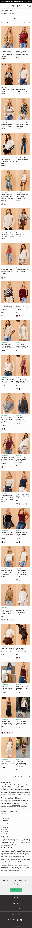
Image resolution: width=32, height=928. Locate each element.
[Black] (19, 316)
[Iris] (12, 733)
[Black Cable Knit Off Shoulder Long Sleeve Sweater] (8, 518)
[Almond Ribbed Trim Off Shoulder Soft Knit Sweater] (8, 481)
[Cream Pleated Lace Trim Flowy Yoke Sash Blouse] (23, 556)
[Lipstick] (5, 733)
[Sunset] (10, 733)
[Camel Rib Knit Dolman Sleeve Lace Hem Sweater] (8, 330)
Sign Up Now (16, 890)
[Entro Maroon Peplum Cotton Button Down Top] (23, 37)
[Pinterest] (22, 920)
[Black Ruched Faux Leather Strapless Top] (23, 144)
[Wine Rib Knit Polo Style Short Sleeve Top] (8, 443)
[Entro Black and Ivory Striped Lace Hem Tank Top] (23, 109)
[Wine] (2, 467)
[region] (16, 1)
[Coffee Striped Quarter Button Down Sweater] (8, 109)
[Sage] (19, 580)
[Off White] (22, 504)
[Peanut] (27, 504)
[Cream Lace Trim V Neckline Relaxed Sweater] (23, 707)
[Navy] (17, 504)
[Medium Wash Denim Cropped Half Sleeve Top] (8, 672)
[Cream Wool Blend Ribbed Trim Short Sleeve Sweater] (8, 634)
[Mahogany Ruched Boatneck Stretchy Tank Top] (23, 672)
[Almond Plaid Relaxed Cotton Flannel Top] (23, 219)
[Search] (26, 6)
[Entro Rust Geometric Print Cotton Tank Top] (8, 254)
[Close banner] (30, 2)
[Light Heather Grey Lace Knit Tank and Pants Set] (8, 747)
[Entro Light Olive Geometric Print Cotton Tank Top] (8, 180)
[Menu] (3, 6)
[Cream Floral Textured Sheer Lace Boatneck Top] (23, 74)
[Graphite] (2, 429)
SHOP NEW (27, 1)
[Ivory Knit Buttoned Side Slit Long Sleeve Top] (23, 595)
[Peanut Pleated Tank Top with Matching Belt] (8, 595)
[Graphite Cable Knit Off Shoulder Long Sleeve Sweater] (8, 403)
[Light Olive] (2, 204)
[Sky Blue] (2, 316)
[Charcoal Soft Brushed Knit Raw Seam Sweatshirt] (23, 403)
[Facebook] (10, 920)
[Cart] (30, 5)
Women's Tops (8, 10)
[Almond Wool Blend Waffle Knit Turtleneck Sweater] (8, 219)
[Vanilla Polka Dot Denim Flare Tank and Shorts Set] (23, 180)
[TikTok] (18, 920)
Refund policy (19, 926)
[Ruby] (5, 204)
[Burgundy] (17, 316)
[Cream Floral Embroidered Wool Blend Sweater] (23, 254)
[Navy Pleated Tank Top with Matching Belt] (23, 481)
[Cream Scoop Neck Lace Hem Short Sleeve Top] (8, 556)
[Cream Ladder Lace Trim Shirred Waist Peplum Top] (8, 365)
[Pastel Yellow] (24, 504)
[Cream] (22, 316)
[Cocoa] (17, 658)
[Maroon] (17, 542)
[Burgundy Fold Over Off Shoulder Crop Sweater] (23, 292)
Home (2, 10)
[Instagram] (14, 920)
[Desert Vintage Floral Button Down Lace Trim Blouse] (8, 37)
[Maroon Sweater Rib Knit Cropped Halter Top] (23, 518)
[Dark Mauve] (19, 504)
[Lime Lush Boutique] (16, 6)
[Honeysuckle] (5, 316)
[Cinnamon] (17, 389)
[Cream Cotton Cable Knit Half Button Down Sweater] (23, 443)
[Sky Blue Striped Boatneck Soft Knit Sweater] (8, 292)
